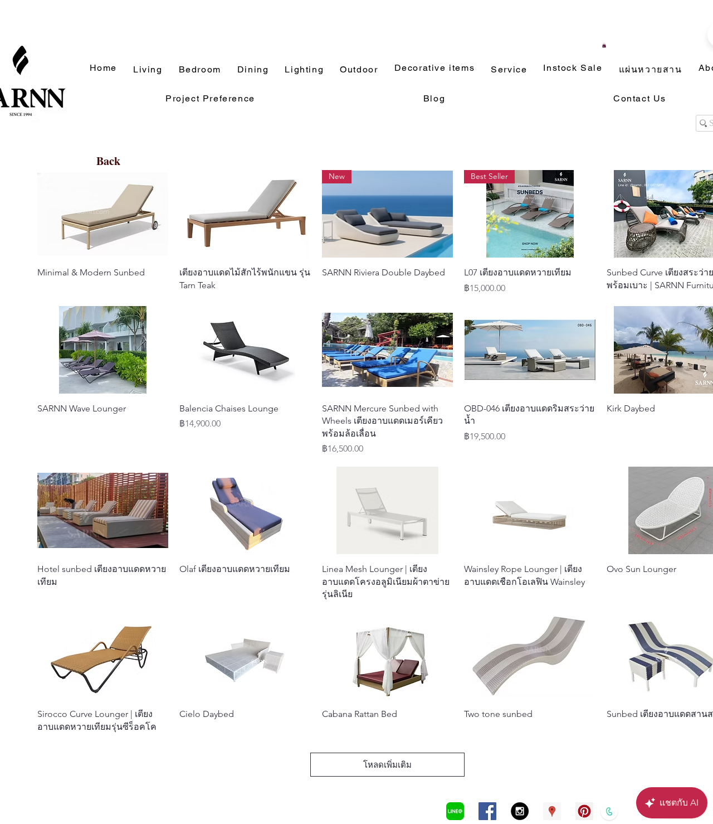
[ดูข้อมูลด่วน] (103, 214)
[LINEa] (455, 811)
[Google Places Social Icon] (552, 811)
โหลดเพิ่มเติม (387, 764)
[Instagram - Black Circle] (520, 811)
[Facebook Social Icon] (487, 811)
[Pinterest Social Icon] (584, 811)
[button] (604, 45)
